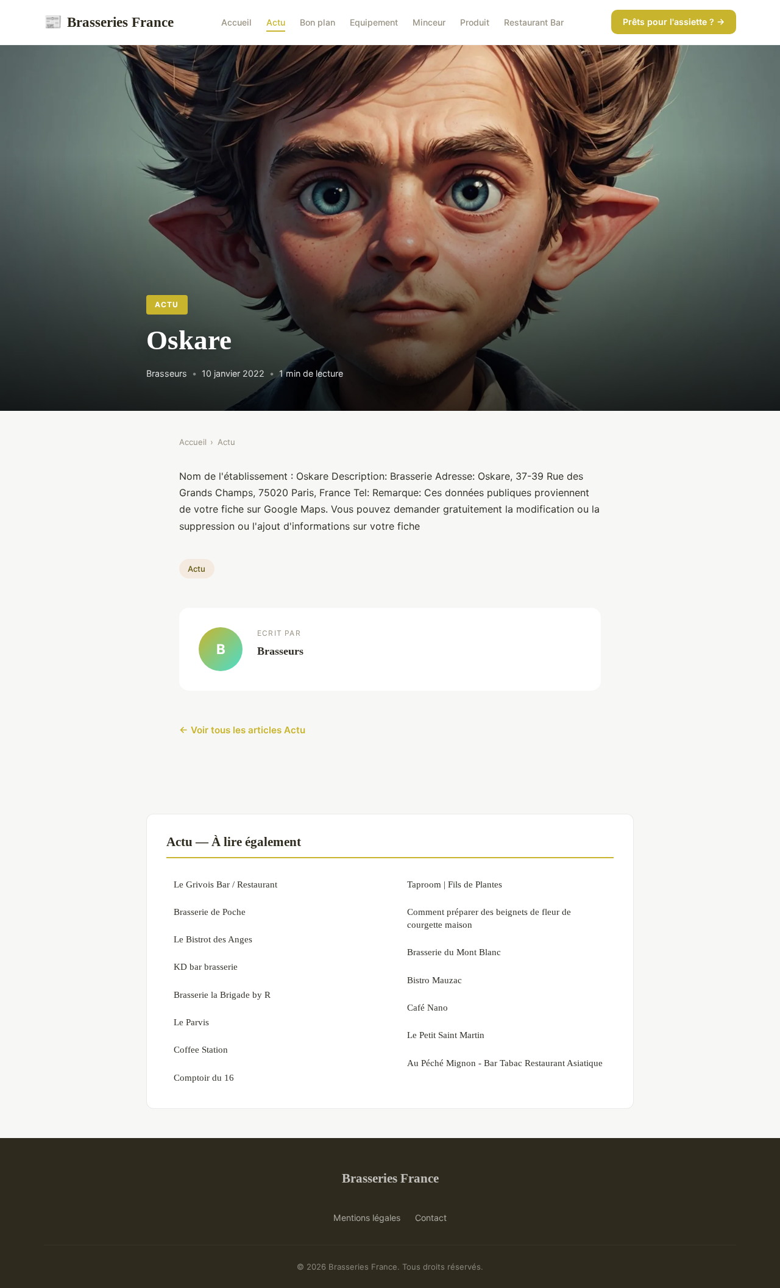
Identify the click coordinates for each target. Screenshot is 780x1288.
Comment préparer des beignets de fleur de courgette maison (489, 918)
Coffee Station (201, 1049)
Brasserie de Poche (210, 911)
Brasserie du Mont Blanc (454, 952)
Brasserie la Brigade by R (222, 994)
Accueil (236, 22)
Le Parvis (191, 1022)
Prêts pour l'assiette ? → (674, 21)
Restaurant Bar (534, 22)
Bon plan (317, 22)
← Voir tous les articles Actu (242, 730)
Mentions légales (366, 1217)
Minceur (429, 22)
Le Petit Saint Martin (445, 1035)
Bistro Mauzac (434, 980)
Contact (431, 1217)
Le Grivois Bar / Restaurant (225, 884)
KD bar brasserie (206, 966)
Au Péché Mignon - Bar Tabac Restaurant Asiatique (505, 1063)
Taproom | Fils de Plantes (454, 884)
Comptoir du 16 (204, 1077)
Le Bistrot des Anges (213, 939)
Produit (474, 22)
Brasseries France (109, 22)
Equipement (374, 22)
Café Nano (427, 1007)
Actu (275, 22)
